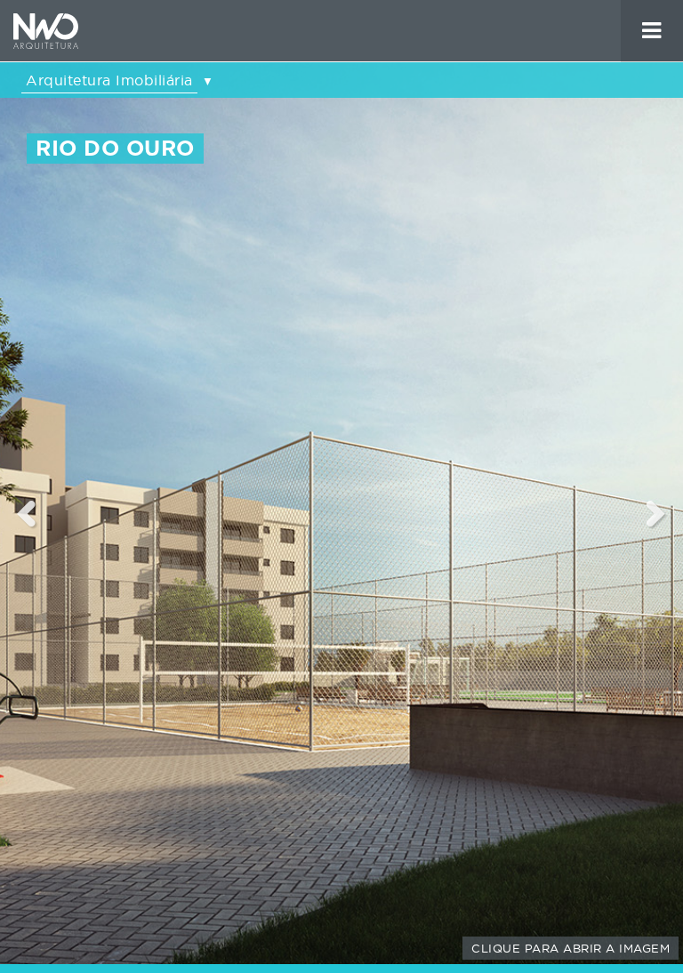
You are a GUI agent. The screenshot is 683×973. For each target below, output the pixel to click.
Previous (26, 513)
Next (656, 513)
